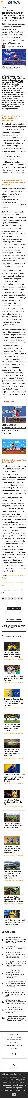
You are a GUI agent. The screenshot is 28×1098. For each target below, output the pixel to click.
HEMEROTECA (14, 1043)
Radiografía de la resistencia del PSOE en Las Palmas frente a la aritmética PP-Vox (14, 626)
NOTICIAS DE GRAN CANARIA (16, 590)
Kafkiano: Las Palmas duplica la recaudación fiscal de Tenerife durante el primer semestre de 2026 (15, 993)
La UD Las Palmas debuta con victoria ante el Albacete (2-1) (13, 655)
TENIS (3, 592)
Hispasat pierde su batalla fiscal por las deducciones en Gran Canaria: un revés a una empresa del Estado (15, 955)
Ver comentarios (14, 608)
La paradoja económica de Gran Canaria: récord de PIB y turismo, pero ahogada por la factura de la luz (15, 940)
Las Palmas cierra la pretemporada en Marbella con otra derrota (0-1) (13, 850)
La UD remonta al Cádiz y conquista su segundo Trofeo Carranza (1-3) (13, 727)
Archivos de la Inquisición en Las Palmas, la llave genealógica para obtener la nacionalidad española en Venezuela (14, 974)
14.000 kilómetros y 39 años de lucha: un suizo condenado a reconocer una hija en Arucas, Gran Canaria (15, 984)
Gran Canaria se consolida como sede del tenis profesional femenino (14, 429)
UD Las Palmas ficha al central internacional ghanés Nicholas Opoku (14, 778)
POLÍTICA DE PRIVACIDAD (14, 1037)
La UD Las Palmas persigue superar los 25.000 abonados (13, 825)
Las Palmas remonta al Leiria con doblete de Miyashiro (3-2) (14, 922)
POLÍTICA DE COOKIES (14, 1040)
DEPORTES (5, 7)
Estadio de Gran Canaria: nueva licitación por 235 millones (12, 753)
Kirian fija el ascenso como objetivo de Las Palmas (13, 678)
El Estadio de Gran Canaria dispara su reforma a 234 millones (12, 875)
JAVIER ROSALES (10, 46)
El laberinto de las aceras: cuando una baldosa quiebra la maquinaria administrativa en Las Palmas (15, 1010)
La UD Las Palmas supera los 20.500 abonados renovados (13, 899)
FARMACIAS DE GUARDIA (14, 1045)
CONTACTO (14, 1048)
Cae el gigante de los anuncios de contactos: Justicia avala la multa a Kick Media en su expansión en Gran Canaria (15, 964)
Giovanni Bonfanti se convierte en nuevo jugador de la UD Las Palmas (13, 702)
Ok (14, 1094)
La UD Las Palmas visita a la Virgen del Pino (13, 802)
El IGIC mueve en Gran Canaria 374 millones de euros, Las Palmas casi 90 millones (15, 1001)
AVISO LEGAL (14, 1034)
